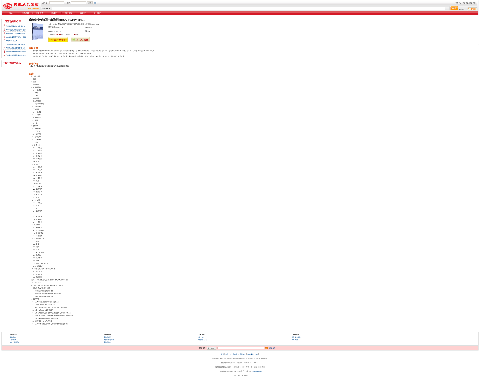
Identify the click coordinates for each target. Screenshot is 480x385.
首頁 (11, 13)
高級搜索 (272, 348)
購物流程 (13, 337)
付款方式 (201, 337)
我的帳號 (465, 3)
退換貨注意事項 (109, 340)
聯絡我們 (295, 340)
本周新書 (25, 13)
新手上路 (228, 354)
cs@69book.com (257, 371)
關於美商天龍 (296, 337)
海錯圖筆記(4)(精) (12, 41)
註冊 (95, 3)
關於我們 (473, 3)
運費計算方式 (202, 340)
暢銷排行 (68, 13)
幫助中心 (459, 3)
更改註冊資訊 (14, 342)
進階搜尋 (461, 9)
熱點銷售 (54, 13)
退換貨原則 (107, 337)
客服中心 (236, 354)
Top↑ (256, 354)
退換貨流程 (107, 342)
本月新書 (39, 13)
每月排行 (97, 13)
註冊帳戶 (13, 340)
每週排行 (82, 13)
